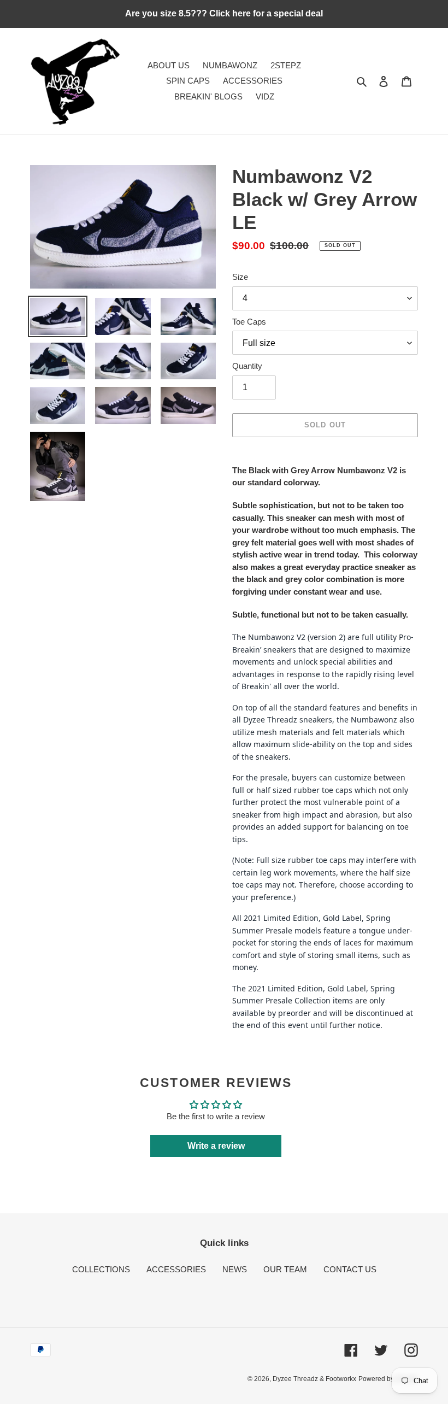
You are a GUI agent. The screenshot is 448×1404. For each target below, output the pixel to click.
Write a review (216, 1145)
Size (240, 276)
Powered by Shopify (388, 1379)
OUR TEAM (285, 1269)
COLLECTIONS (101, 1269)
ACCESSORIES (176, 1269)
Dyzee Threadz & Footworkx (314, 1379)
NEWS (234, 1269)
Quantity (247, 366)
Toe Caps (249, 321)
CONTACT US (349, 1269)
